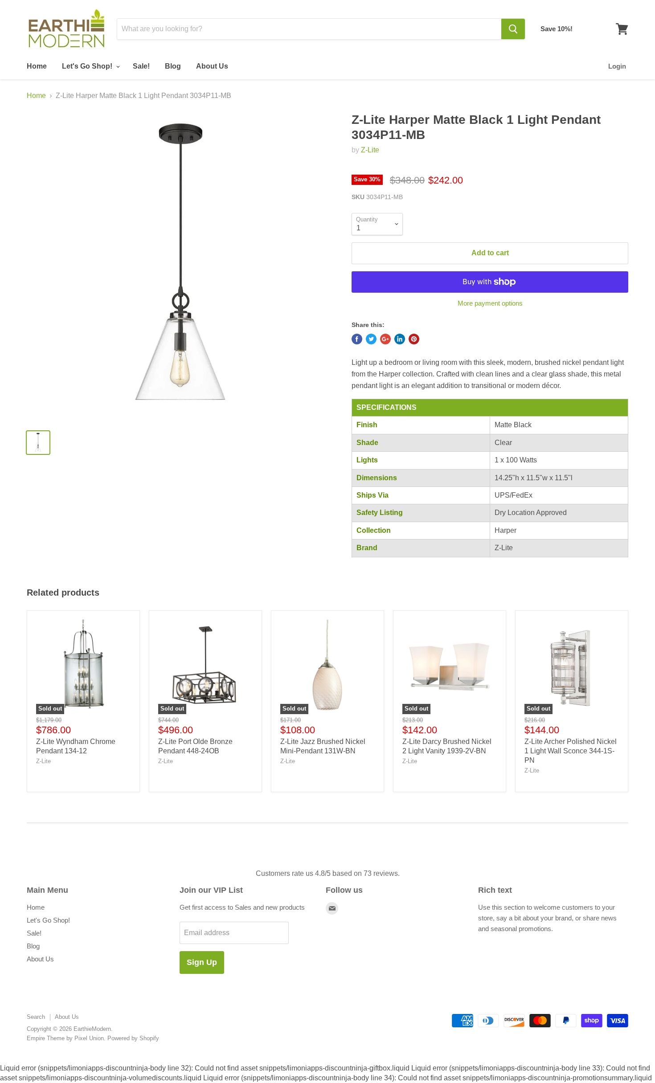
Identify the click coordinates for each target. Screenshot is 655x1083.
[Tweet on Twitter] (371, 339)
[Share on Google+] (385, 339)
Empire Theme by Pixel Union (65, 1038)
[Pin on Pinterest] (414, 339)
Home (37, 66)
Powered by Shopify (133, 1038)
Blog (173, 66)
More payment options (490, 303)
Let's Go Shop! (88, 66)
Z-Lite (370, 150)
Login (617, 66)
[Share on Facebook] (357, 339)
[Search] (513, 29)
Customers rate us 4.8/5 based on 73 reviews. (328, 873)
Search (36, 1017)
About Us (212, 66)
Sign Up (202, 962)
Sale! (141, 66)
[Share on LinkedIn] (399, 339)
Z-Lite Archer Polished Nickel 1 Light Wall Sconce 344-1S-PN (570, 751)
